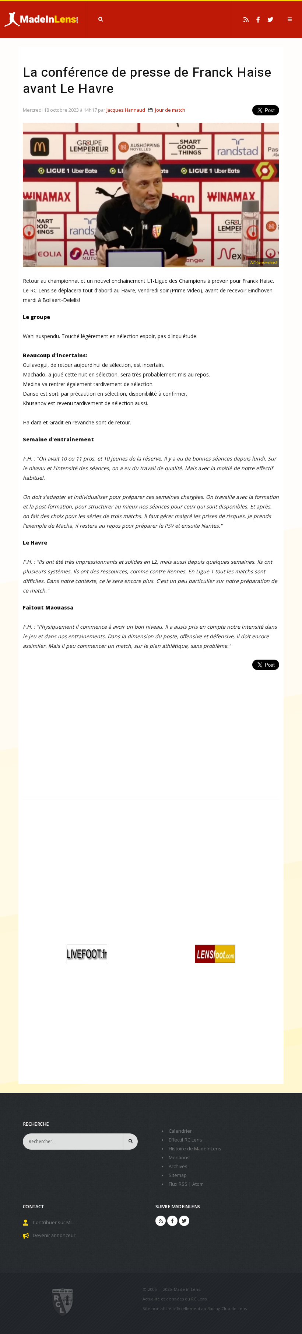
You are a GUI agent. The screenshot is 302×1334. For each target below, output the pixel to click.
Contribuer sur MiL (53, 1222)
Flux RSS (178, 1184)
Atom (198, 1184)
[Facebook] (258, 19)
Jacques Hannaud (125, 110)
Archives (178, 1166)
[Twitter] (270, 19)
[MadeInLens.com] (63, 1302)
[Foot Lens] (215, 952)
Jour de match (170, 110)
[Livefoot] (87, 952)
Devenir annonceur (54, 1235)
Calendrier (180, 1131)
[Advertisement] (151, 730)
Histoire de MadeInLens (195, 1149)
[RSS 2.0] (246, 19)
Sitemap (178, 1175)
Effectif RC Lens (185, 1140)
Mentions (179, 1157)
